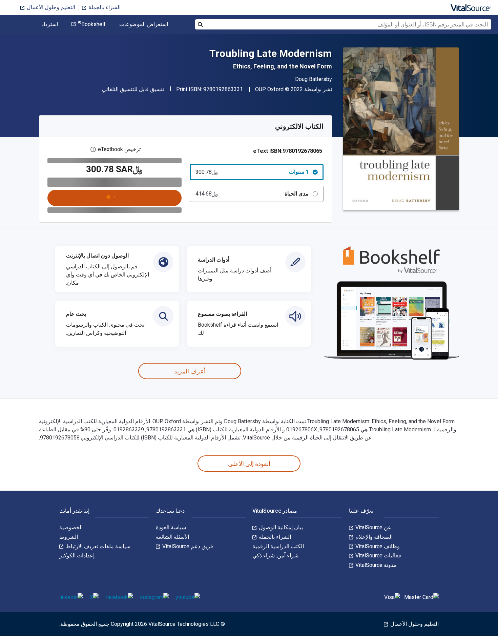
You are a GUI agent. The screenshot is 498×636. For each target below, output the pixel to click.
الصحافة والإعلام (373, 537)
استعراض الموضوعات (143, 24)
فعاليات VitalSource (377, 555)
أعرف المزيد (190, 371)
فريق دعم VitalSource (187, 546)
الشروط (68, 537)
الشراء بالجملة (104, 7)
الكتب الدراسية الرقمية (278, 546)
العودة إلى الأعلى (249, 463)
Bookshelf (92, 24)
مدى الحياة (252, 193)
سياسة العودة (171, 527)
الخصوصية (71, 527)
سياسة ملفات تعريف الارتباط (97, 546)
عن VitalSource (372, 527)
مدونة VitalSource (375, 565)
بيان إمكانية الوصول (280, 527)
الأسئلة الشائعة (172, 537)
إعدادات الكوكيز (77, 555)
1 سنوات (252, 172)
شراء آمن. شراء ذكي (275, 555)
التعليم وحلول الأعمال (50, 7)
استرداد (49, 24)
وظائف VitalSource (377, 546)
